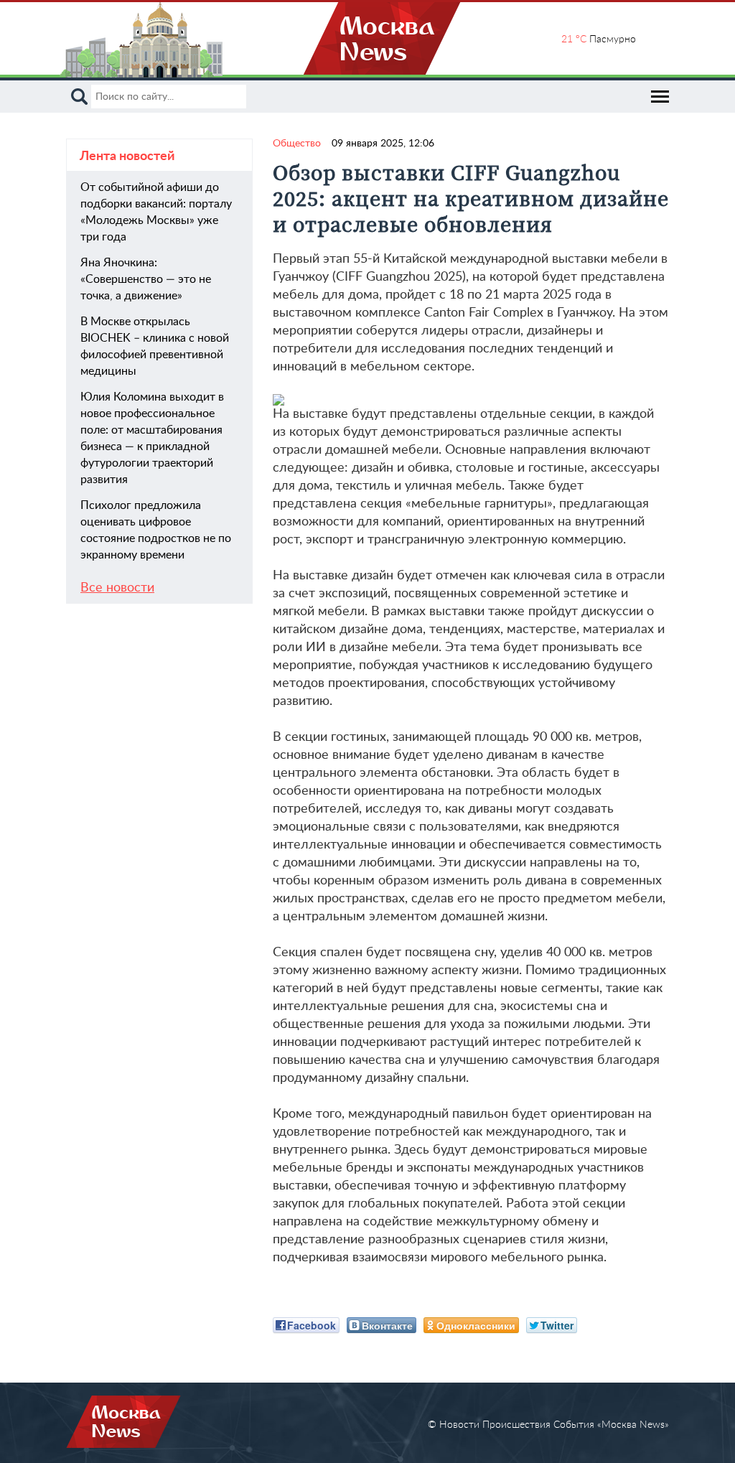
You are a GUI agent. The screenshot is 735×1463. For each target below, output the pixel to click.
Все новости (117, 587)
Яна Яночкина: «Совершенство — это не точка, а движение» (145, 279)
